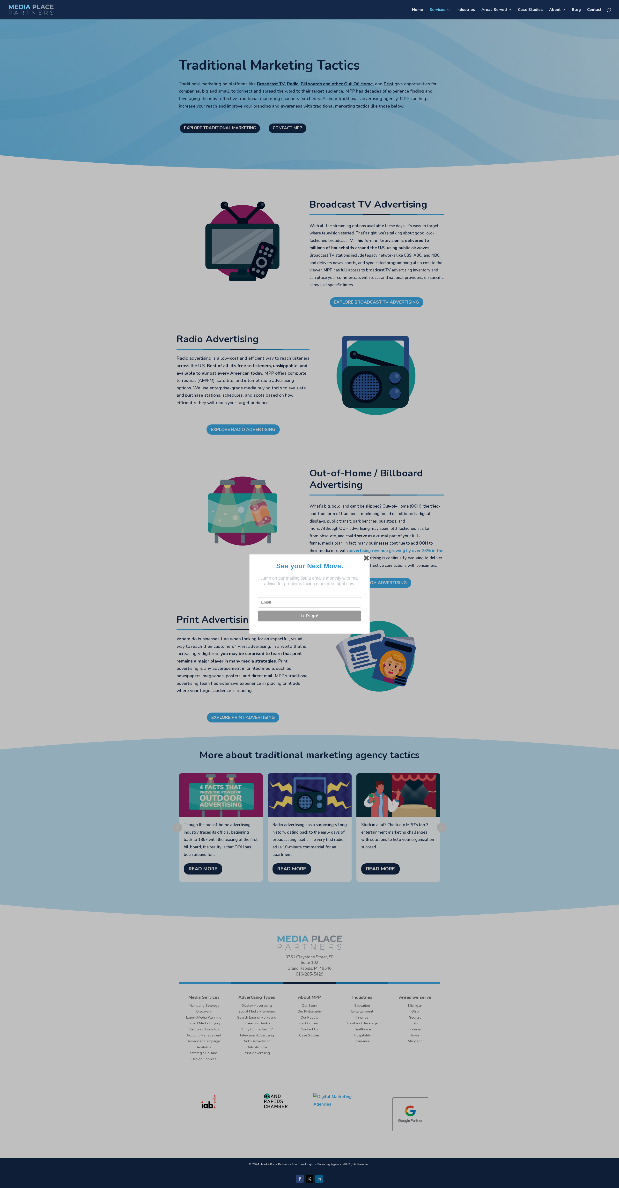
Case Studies (530, 10)
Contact (594, 10)
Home (417, 10)
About (555, 10)
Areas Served (494, 10)
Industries (466, 10)
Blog (576, 10)
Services (437, 10)
